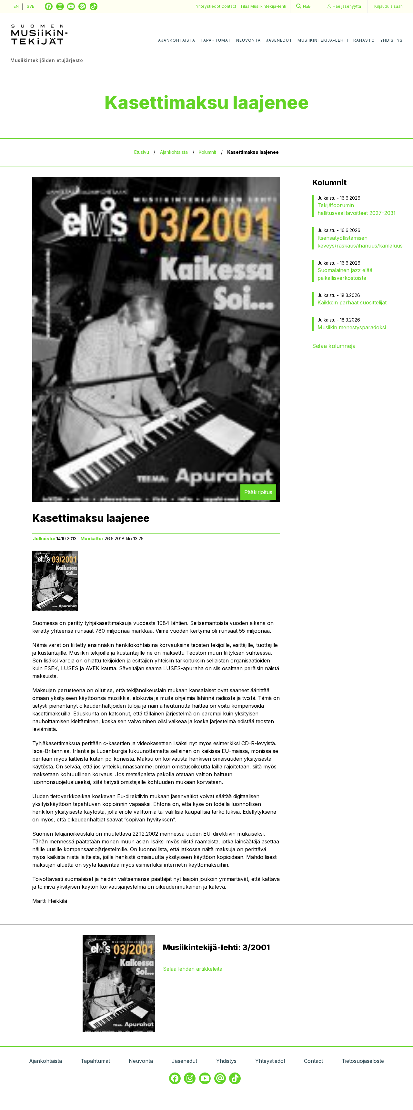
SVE (30, 6)
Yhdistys (391, 40)
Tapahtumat (215, 40)
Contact (228, 6)
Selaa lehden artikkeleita (192, 969)
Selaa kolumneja (334, 346)
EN (16, 6)
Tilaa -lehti (263, 6)
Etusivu (141, 152)
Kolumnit (207, 152)
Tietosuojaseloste (363, 1061)
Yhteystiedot (208, 6)
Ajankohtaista (176, 40)
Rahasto (364, 40)
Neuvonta (248, 40)
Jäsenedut (279, 40)
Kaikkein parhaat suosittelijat (352, 302)
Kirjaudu (388, 6)
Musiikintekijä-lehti (322, 40)
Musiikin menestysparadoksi (351, 327)
